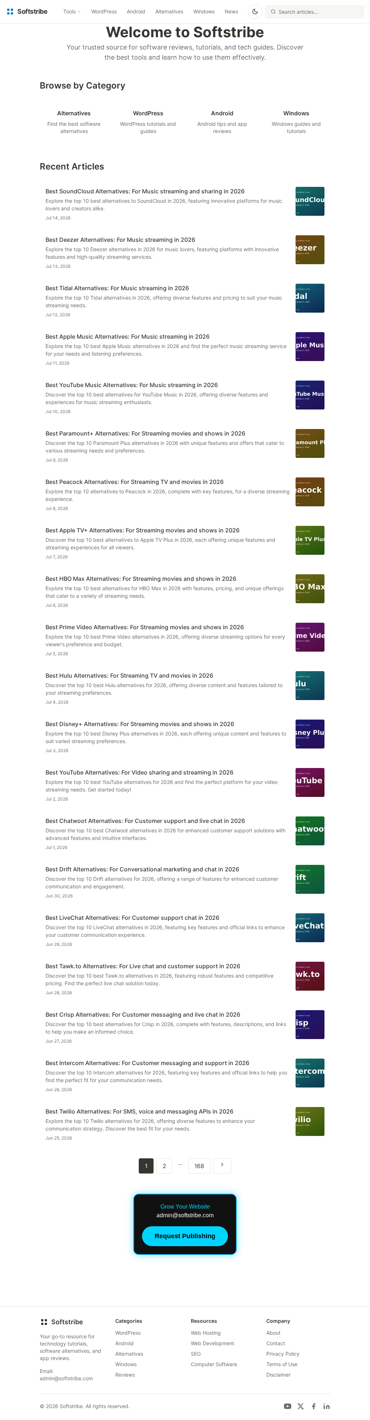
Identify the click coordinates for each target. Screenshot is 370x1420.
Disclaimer (278, 1375)
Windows (204, 11)
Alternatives (169, 11)
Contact (275, 1343)
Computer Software (214, 1364)
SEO (196, 1354)
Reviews (125, 1375)
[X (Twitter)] (300, 1406)
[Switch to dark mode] (255, 11)
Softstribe (67, 1322)
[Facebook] (313, 1406)
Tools (69, 11)
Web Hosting (206, 1333)
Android (136, 11)
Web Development (212, 1343)
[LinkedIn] (326, 1406)
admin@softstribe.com (66, 1378)
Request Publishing (185, 1236)
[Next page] (222, 1166)
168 (199, 1166)
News (231, 11)
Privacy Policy (283, 1354)
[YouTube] (287, 1406)
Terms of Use (281, 1364)
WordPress (104, 11)
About (273, 1333)
